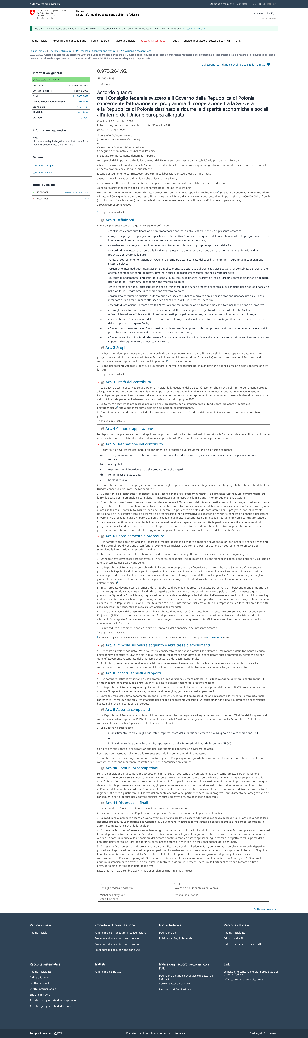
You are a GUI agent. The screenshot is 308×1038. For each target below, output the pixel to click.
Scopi (115, 347)
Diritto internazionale (43, 988)
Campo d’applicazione (129, 428)
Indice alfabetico (40, 977)
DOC (86, 192)
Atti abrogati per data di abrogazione (53, 1000)
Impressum (271, 1033)
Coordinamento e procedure (134, 535)
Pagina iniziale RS (40, 971)
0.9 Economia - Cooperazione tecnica (95, 50)
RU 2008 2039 (80, 96)
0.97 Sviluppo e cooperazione (135, 50)
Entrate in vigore (40, 994)
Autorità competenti (127, 709)
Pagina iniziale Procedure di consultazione (120, 932)
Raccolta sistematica (194, 28)
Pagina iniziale (38, 50)
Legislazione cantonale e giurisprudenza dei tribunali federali (251, 973)
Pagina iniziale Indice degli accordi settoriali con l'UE (186, 977)
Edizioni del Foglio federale (175, 938)
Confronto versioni (42, 172)
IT (264, 4)
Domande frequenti (222, 4)
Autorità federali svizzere (45, 4)
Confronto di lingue (43, 165)
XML (75, 192)
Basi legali (256, 1033)
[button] (69, 40)
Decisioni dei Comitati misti (176, 989)
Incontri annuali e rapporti (133, 672)
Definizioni (119, 219)
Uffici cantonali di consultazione (243, 979)
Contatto (242, 4)
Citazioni (83, 117)
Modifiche (83, 112)
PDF (80, 192)
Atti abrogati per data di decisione (51, 1006)
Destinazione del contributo (134, 443)
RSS (57, 1033)
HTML (68, 192)
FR (259, 4)
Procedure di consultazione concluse (117, 949)
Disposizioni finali (126, 802)
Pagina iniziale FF (169, 932)
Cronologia (82, 106)
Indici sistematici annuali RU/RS (243, 944)
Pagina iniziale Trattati (108, 971)
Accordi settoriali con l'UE (175, 983)
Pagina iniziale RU (235, 932)
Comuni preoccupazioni (131, 767)
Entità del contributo (128, 381)
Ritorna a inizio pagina (265, 909)
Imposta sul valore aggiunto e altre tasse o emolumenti (157, 645)
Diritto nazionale (40, 983)
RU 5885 (215, 637)
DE (254, 4)
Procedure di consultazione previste (116, 938)
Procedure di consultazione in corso (116, 944)
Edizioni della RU (234, 938)
